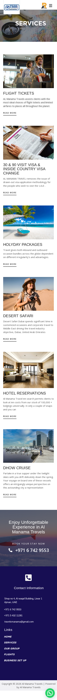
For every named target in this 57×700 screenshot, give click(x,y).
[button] (9, 113)
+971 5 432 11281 (13, 615)
